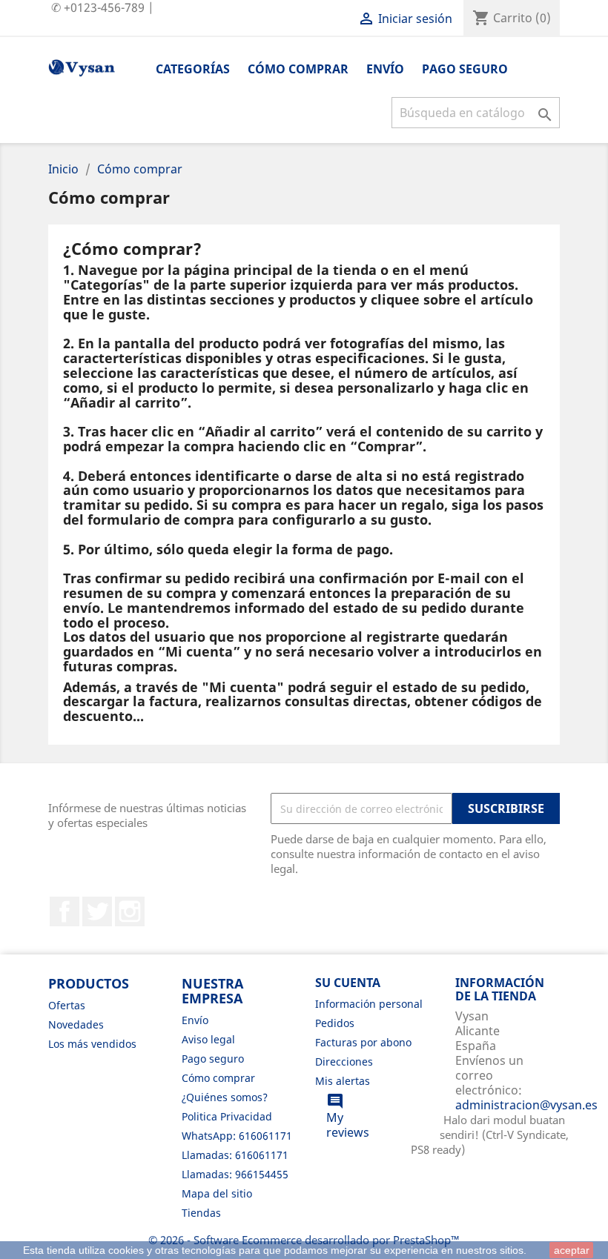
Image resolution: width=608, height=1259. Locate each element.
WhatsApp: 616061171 (237, 1136)
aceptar (571, 1250)
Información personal (369, 1004)
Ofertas (66, 1005)
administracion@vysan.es (526, 1105)
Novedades (76, 1024)
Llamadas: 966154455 (235, 1174)
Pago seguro (465, 69)
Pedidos (334, 1023)
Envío (385, 69)
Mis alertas (342, 1081)
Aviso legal (208, 1039)
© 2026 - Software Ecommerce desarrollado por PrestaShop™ (304, 1239)
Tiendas (201, 1213)
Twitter (97, 911)
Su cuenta (347, 982)
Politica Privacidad (227, 1116)
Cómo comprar (298, 69)
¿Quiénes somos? (225, 1097)
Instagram (130, 911)
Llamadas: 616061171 (235, 1155)
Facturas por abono (363, 1042)
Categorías (193, 69)
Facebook (64, 911)
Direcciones (344, 1061)
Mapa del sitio (217, 1193)
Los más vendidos (92, 1044)
